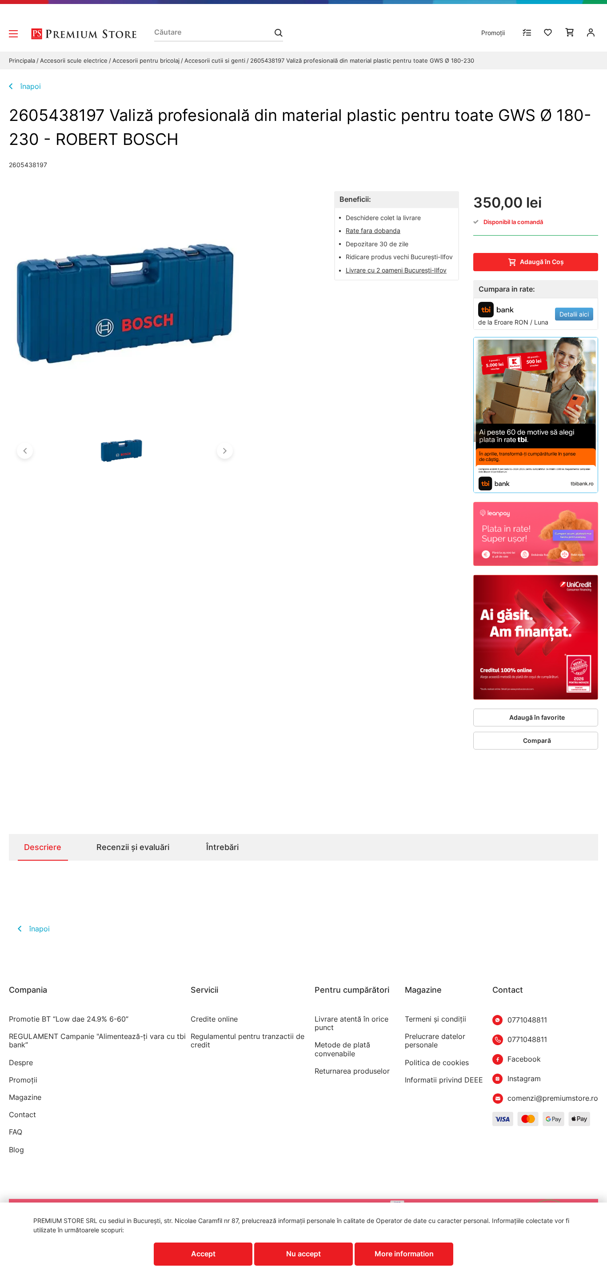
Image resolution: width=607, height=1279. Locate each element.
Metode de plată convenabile (342, 1049)
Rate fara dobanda (373, 230)
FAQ (15, 1132)
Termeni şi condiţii (435, 1019)
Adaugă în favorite (537, 717)
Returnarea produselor (352, 1071)
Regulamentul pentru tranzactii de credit (247, 1040)
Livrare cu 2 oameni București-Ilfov (396, 270)
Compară (537, 740)
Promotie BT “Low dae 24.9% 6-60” (68, 1019)
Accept (203, 1253)
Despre (21, 1062)
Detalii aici (574, 314)
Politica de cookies (437, 1062)
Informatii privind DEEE (444, 1080)
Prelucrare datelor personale (435, 1040)
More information (404, 1253)
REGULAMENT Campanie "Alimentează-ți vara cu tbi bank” (97, 1040)
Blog (16, 1150)
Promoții (493, 32)
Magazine (25, 1097)
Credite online (214, 1019)
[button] (25, 451)
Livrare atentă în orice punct (351, 1023)
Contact (22, 1115)
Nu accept (303, 1253)
